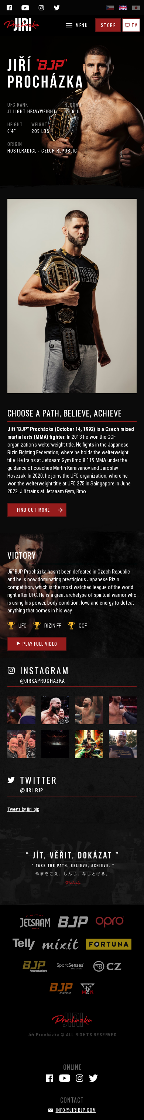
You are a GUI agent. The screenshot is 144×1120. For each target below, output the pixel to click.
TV (134, 25)
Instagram (41, 7)
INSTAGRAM (44, 675)
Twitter (56, 7)
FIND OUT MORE (33, 509)
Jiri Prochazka (22, 24)
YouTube (25, 7)
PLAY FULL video (40, 644)
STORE (108, 25)
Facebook (9, 7)
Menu (82, 25)
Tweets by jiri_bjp (23, 809)
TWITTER (38, 784)
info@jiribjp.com (76, 1110)
